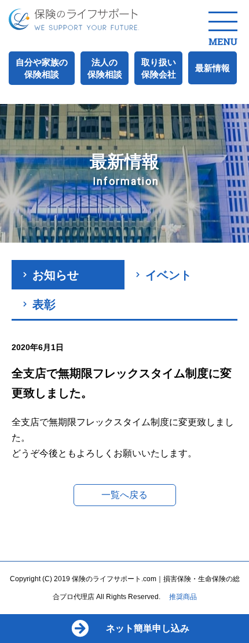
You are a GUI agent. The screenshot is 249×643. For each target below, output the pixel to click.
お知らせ (55, 275)
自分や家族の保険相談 (42, 68)
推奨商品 (183, 597)
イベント (168, 275)
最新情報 (212, 68)
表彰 (44, 304)
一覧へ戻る (124, 495)
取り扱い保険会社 (158, 68)
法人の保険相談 (104, 68)
